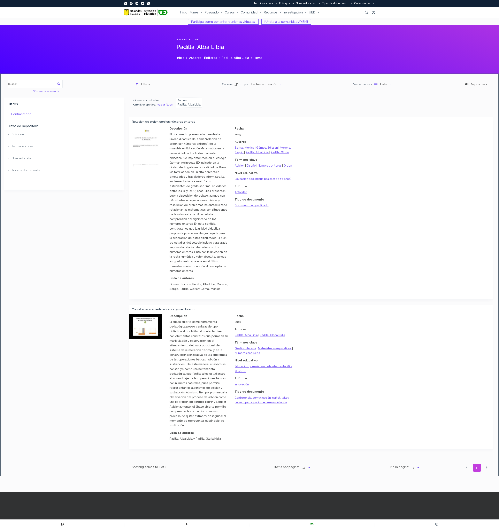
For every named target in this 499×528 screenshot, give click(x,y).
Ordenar (228, 84)
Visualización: (363, 84)
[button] (466, 467)
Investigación (293, 12)
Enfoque (284, 3)
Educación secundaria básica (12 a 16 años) (263, 178)
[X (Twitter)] (125, 3)
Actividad (241, 192)
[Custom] (62, 524)
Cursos (230, 12)
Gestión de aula (245, 348)
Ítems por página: (286, 467)
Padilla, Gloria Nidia (272, 335)
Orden (288, 165)
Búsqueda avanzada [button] (46, 91)
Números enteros (269, 165)
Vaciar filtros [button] (165, 104)
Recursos (270, 12)
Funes (194, 12)
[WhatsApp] (148, 3)
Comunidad (249, 12)
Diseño (251, 165)
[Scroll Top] (437, 524)
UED (312, 12)
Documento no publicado (251, 205)
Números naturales (247, 353)
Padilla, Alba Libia (257, 152)
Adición (239, 165)
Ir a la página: (399, 467)
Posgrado (211, 12)
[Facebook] (131, 3)
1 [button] (477, 467)
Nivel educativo (306, 3)
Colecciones (362, 3)
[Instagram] (136, 3)
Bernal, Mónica (244, 147)
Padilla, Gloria (280, 152)
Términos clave (263, 3)
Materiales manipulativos (274, 348)
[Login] (373, 12)
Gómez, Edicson (267, 147)
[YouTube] (142, 3)
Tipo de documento (335, 3)
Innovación (242, 384)
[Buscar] (366, 12)
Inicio (183, 12)
